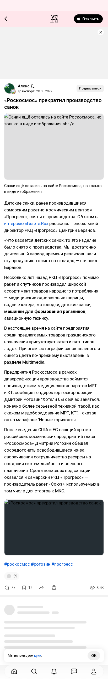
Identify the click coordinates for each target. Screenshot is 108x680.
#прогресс (62, 564)
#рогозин (40, 564)
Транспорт (26, 91)
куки (37, 655)
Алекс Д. (26, 86)
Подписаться (90, 88)
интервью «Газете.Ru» (26, 223)
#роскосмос (17, 564)
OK (93, 655)
